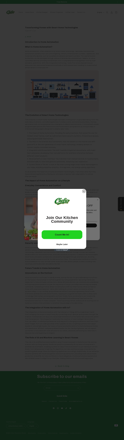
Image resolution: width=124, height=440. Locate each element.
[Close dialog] (83, 191)
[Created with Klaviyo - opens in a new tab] (62, 250)
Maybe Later (62, 244)
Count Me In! (62, 234)
